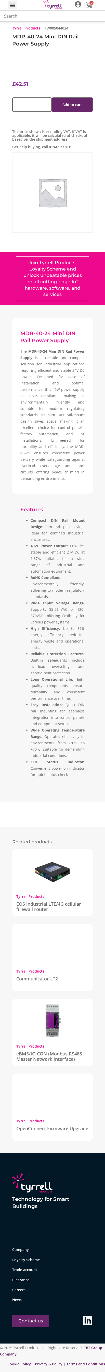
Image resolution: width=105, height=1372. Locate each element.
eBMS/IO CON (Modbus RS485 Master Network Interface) (49, 1056)
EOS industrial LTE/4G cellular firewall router (48, 906)
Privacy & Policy (48, 1364)
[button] (12, 5)
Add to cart (72, 104)
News (17, 1299)
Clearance (20, 1279)
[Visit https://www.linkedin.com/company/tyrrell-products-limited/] (88, 1320)
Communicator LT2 (37, 979)
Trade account (24, 1269)
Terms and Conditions (86, 1364)
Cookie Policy (19, 1364)
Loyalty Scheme (26, 1259)
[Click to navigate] (78, 4)
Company (20, 1249)
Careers (18, 1289)
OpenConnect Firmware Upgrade (52, 1128)
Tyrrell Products (26, 28)
